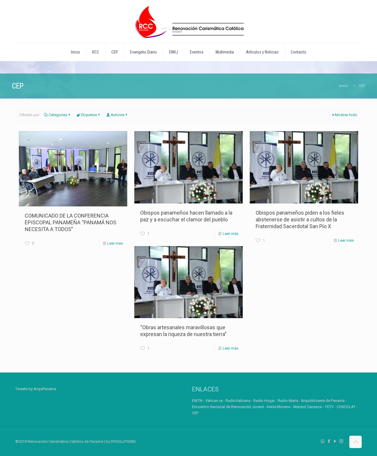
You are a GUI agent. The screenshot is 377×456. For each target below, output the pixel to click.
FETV (329, 407)
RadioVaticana (238, 400)
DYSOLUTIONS (123, 441)
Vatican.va (214, 400)
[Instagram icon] (341, 441)
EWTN (197, 400)
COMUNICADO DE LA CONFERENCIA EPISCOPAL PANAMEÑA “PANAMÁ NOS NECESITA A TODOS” (70, 222)
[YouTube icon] (335, 441)
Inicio (343, 85)
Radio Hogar (264, 400)
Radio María (288, 400)
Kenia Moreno (278, 407)
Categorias (58, 115)
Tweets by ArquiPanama (35, 389)
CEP (195, 413)
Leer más (115, 243)
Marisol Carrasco (307, 407)
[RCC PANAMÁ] (188, 21)
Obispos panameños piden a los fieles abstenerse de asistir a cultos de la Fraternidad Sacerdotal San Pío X (300, 219)
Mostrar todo (346, 115)
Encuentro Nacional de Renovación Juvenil (228, 407)
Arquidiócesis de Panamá (323, 400)
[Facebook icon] (329, 441)
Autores (117, 115)
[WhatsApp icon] (322, 441)
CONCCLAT (346, 407)
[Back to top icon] (355, 442)
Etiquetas (89, 115)
